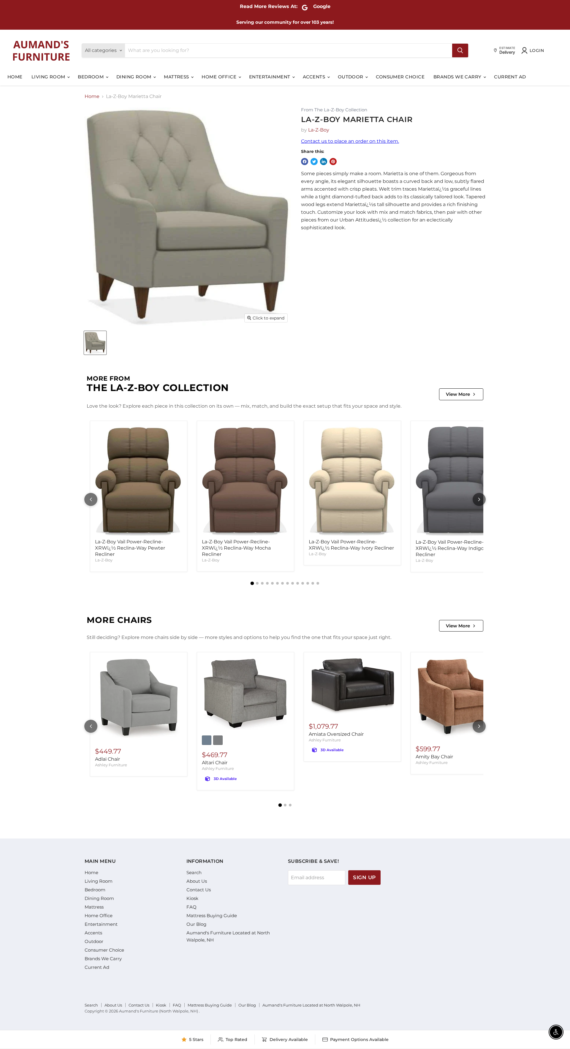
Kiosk (192, 898)
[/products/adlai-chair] (138, 699)
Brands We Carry (458, 77)
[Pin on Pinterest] (333, 161)
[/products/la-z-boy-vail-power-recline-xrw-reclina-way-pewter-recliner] (138, 481)
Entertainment (270, 77)
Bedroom (91, 77)
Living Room (48, 77)
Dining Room (134, 77)
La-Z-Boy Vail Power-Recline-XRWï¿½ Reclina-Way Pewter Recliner (130, 548)
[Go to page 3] (262, 583)
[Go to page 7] (282, 583)
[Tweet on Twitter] (314, 161)
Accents (315, 77)
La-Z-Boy (318, 130)
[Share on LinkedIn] (323, 161)
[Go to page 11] (302, 583)
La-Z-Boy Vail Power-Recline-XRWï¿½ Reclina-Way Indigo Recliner (450, 548)
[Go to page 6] (277, 583)
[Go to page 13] (312, 583)
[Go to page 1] (252, 583)
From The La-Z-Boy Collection (334, 110)
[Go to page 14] (317, 583)
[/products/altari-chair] (245, 694)
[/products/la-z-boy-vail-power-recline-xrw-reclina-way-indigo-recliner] (459, 481)
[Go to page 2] (257, 583)
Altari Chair (214, 762)
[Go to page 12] (307, 583)
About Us (196, 881)
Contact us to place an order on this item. (350, 141)
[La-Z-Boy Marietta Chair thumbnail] (95, 343)
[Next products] (479, 499)
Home (15, 77)
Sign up (364, 877)
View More (458, 394)
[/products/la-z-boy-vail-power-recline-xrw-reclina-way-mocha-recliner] (245, 481)
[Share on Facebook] (304, 161)
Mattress (177, 77)
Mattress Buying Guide (211, 915)
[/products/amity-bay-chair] (459, 698)
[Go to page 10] (297, 583)
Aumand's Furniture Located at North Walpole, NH (311, 1005)
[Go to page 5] (272, 583)
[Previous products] (90, 499)
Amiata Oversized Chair (336, 734)
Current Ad (510, 77)
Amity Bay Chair (434, 757)
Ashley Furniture (111, 764)
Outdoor (351, 77)
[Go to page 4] (267, 583)
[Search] (460, 50)
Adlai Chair (107, 759)
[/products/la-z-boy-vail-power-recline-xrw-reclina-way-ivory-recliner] (352, 481)
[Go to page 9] (292, 583)
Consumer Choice (400, 77)
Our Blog (196, 924)
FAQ (191, 907)
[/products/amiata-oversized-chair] (352, 686)
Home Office (220, 77)
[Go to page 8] (287, 583)
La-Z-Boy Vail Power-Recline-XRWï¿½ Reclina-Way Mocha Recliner (236, 548)
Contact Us (198, 890)
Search (194, 872)
